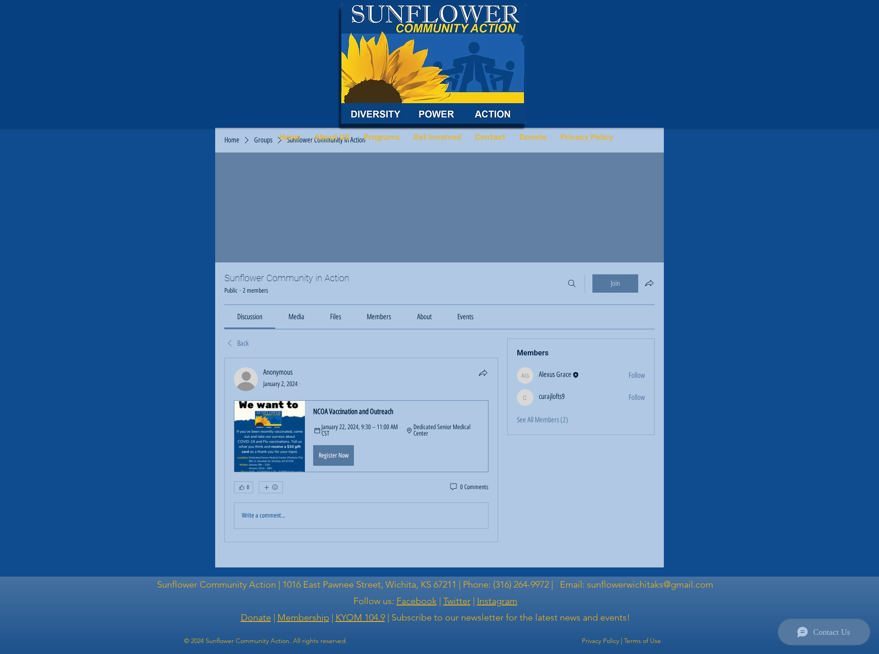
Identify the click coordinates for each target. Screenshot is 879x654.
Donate (256, 617)
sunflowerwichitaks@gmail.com (650, 584)
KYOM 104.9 (360, 617)
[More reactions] (271, 487)
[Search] (571, 283)
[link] (249, 316)
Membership (303, 617)
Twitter (457, 600)
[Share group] (649, 283)
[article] (361, 450)
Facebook (416, 600)
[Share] (482, 372)
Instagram (497, 600)
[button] (361, 436)
